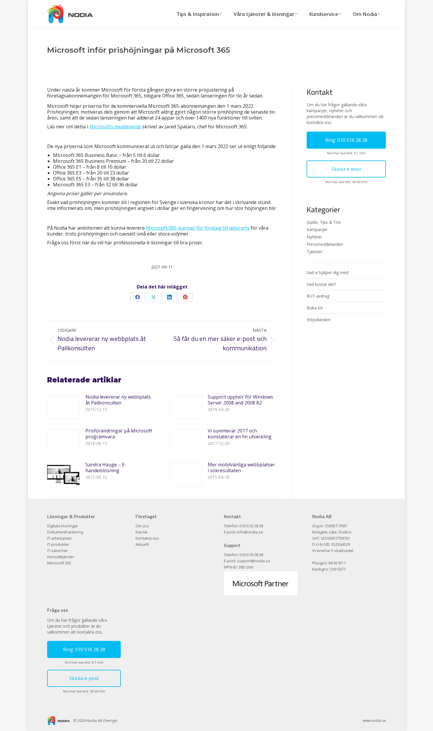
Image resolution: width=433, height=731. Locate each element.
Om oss (142, 526)
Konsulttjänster (61, 557)
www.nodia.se (374, 720)
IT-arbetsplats (59, 538)
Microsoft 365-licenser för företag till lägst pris (197, 228)
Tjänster (315, 251)
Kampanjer (317, 229)
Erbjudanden (318, 319)
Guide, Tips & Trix (324, 222)
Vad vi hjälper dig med (327, 272)
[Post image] (63, 407)
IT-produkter (58, 544)
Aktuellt (142, 544)
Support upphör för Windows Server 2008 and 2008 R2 (240, 400)
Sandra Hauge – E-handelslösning (105, 467)
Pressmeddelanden (325, 244)
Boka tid (315, 308)
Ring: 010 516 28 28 (346, 140)
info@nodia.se (250, 532)
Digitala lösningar (62, 526)
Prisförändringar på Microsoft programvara (118, 434)
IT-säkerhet (57, 550)
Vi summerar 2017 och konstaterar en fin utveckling (240, 434)
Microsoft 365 (59, 563)
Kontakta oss (147, 538)
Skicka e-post (346, 169)
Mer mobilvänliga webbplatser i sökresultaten (241, 467)
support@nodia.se (253, 560)
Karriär (141, 532)
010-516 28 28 (251, 525)
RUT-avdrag (318, 296)
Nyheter (314, 237)
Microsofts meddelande (115, 126)
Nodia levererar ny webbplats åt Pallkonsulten (118, 400)
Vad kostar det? (321, 284)
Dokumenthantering (65, 532)
